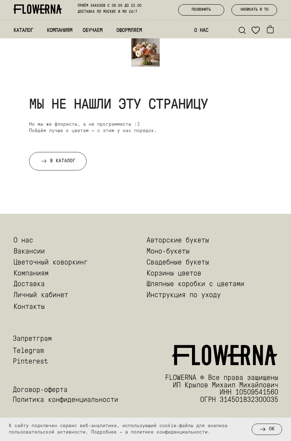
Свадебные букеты (178, 262)
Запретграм (32, 339)
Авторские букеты (178, 240)
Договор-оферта (40, 390)
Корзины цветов (174, 273)
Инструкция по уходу (184, 295)
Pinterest (30, 361)
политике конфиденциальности (169, 432)
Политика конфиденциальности (65, 400)
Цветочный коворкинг (50, 262)
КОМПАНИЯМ (59, 30)
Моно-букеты (168, 251)
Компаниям (31, 273)
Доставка (29, 284)
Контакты (29, 307)
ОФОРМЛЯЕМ (129, 30)
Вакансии (29, 251)
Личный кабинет (40, 295)
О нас (23, 240)
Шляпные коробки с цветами (195, 284)
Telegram (28, 351)
